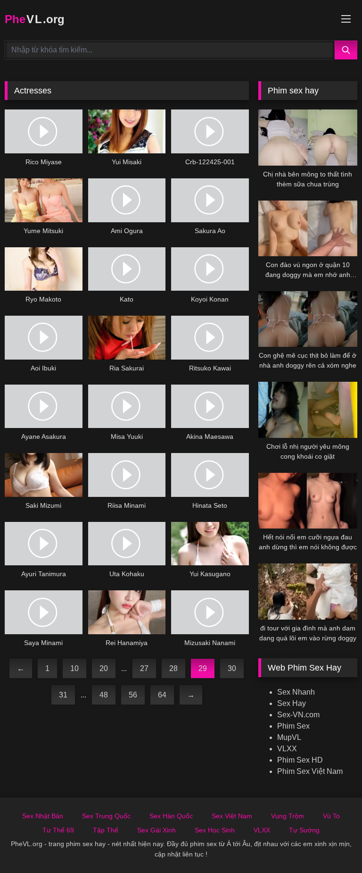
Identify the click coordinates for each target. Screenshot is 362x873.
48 (103, 695)
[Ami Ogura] (127, 200)
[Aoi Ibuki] (43, 338)
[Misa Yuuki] (127, 406)
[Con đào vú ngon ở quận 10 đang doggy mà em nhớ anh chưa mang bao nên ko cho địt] (307, 228)
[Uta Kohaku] (127, 544)
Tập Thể (105, 830)
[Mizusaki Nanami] (210, 612)
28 (173, 668)
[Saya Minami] (43, 612)
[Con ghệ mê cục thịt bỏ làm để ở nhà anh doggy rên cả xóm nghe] (307, 319)
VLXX (287, 749)
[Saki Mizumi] (43, 475)
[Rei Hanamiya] (127, 612)
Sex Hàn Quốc (171, 816)
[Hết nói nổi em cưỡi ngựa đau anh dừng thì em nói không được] (307, 501)
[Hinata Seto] (210, 475)
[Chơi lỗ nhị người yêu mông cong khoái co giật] (307, 409)
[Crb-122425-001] (210, 131)
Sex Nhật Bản (42, 816)
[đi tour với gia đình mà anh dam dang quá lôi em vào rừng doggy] (307, 591)
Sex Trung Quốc (106, 816)
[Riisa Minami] (127, 475)
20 (103, 668)
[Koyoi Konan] (210, 269)
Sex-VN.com (298, 715)
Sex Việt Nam (232, 816)
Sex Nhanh (296, 692)
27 (144, 668)
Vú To (331, 816)
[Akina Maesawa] (210, 406)
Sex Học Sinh (215, 830)
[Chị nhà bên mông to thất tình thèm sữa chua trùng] (307, 137)
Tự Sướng (304, 830)
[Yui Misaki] (127, 131)
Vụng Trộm (287, 816)
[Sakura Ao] (210, 200)
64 (162, 695)
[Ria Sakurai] (127, 338)
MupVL (289, 737)
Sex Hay (291, 703)
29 (202, 668)
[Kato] (127, 269)
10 (74, 668)
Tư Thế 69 (58, 830)
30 (232, 668)
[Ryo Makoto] (43, 269)
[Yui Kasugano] (210, 544)
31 (63, 695)
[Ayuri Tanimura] (43, 544)
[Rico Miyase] (43, 131)
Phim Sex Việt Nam (310, 771)
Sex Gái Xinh (156, 830)
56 (133, 695)
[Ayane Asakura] (43, 406)
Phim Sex (293, 726)
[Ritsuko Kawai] (210, 338)
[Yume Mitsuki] (43, 200)
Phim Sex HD (300, 760)
